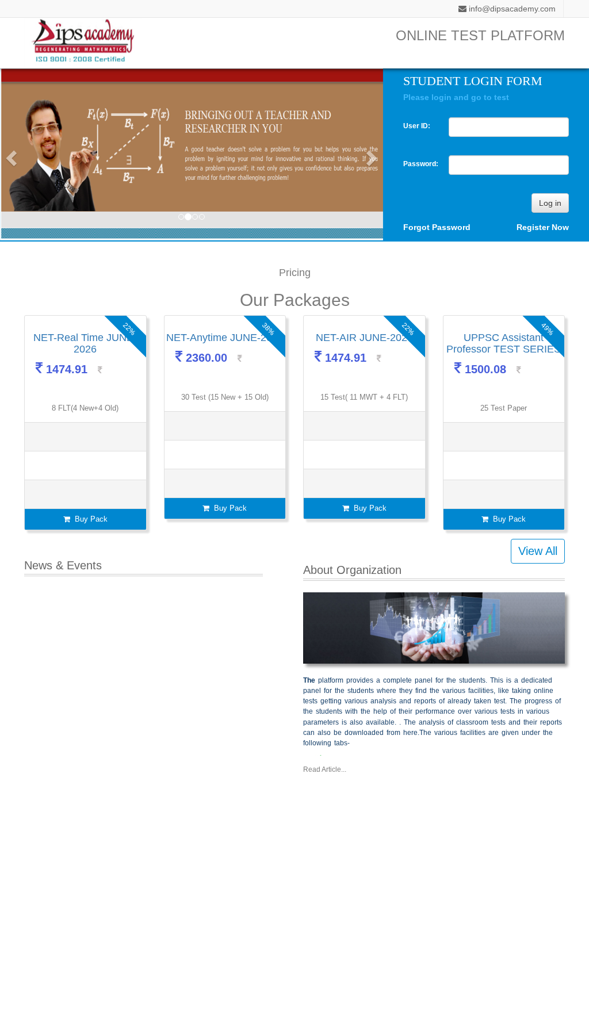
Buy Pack (89, 519)
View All (537, 551)
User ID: (416, 126)
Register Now (543, 227)
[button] (9, 154)
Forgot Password (437, 227)
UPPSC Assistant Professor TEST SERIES (503, 343)
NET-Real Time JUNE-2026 (85, 343)
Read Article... (324, 769)
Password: (417, 164)
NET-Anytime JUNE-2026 (225, 337)
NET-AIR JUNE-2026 (364, 337)
